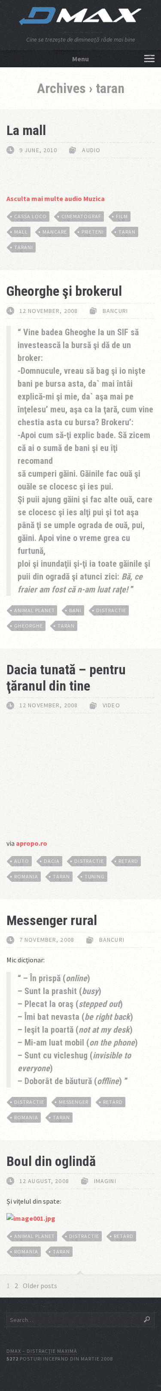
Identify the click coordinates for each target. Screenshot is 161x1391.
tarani (23, 247)
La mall (26, 130)
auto (21, 861)
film (122, 216)
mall (21, 231)
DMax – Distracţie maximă (41, 1351)
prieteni (93, 231)
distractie (111, 610)
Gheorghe (28, 625)
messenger (74, 1102)
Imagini (105, 1181)
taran (127, 231)
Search (147, 1319)
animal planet (34, 610)
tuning (95, 876)
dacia (52, 861)
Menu (80, 58)
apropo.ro (31, 843)
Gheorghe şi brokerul (64, 291)
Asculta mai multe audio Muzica (55, 198)
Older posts (40, 1285)
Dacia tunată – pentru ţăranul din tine (66, 677)
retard (128, 861)
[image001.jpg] (30, 1218)
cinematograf (81, 216)
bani (75, 610)
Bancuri (115, 311)
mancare (55, 231)
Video (111, 705)
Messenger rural (51, 920)
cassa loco (30, 216)
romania (26, 876)
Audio (91, 150)
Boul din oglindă (51, 1161)
